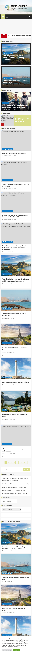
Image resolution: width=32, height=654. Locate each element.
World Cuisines (7, 444)
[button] (7, 16)
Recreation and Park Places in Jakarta (15, 382)
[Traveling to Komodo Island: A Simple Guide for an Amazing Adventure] (16, 265)
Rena (14, 62)
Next (25, 462)
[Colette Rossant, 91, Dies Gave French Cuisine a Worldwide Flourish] (7, 120)
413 (21, 462)
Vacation (5, 102)
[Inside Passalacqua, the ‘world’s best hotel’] (16, 401)
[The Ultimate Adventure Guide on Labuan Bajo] (16, 300)
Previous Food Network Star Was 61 (14, 153)
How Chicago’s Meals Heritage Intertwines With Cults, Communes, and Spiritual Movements (16, 248)
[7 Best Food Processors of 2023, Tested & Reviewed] (16, 171)
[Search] (29, 16)
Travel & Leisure (8, 53)
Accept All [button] (16, 650)
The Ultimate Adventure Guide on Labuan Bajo (15, 484)
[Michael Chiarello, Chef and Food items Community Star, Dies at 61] (16, 202)
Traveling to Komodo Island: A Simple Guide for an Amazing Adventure (14, 58)
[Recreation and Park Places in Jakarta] (16, 368)
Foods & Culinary (7, 149)
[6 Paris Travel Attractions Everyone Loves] (16, 334)
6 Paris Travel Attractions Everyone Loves (14, 487)
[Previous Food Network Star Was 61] (16, 140)
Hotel (4, 409)
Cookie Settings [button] (7, 650)
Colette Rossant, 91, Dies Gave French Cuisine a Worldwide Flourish (22, 120)
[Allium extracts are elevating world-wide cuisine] (16, 435)
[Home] (3, 16)
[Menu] (7, 16)
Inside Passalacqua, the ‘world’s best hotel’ (15, 494)
